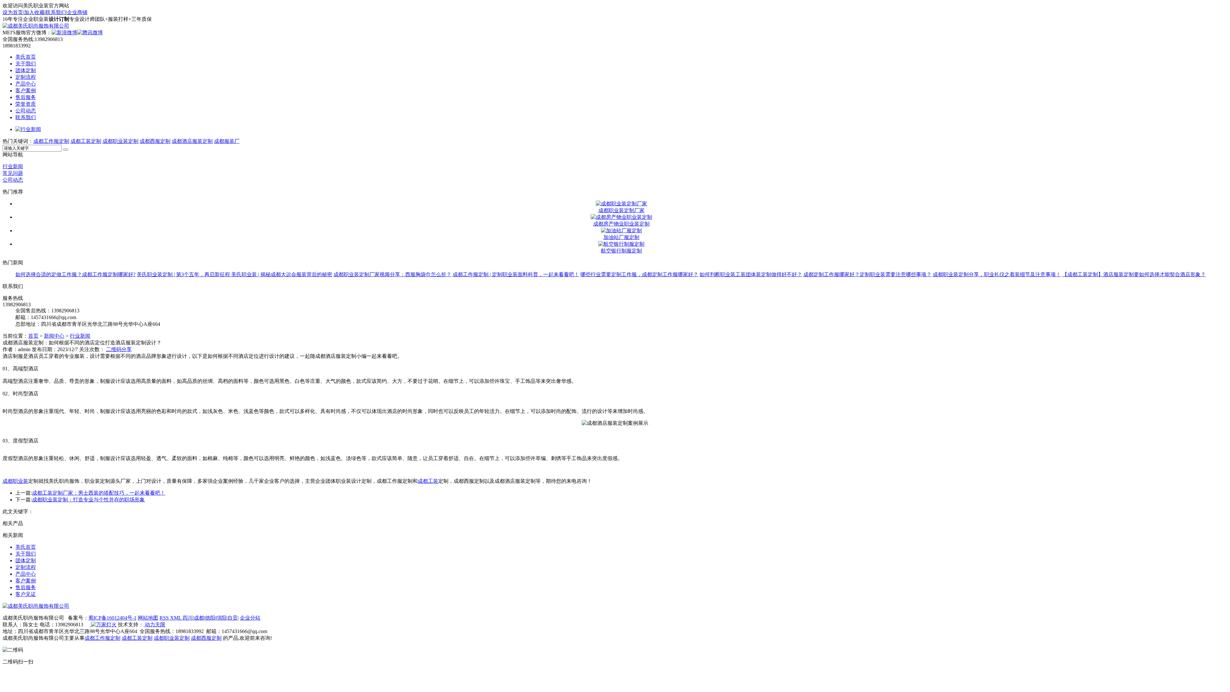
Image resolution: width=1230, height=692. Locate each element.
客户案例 (25, 90)
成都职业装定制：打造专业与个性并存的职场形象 (88, 499)
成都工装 (428, 481)
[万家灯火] (103, 624)
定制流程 (25, 77)
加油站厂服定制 (621, 237)
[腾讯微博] (90, 32)
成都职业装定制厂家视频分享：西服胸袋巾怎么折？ (392, 274)
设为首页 (13, 12)
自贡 (232, 618)
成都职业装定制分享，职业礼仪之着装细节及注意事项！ (997, 274)
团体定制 (25, 70)
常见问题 (13, 173)
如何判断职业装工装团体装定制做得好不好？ (751, 274)
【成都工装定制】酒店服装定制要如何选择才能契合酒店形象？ (1134, 274)
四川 (188, 618)
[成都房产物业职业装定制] (621, 217)
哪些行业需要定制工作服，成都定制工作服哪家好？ (639, 274)
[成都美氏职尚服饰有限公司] (36, 26)
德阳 (210, 618)
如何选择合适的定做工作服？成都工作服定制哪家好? (75, 274)
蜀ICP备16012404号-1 (112, 618)
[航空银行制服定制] (621, 244)
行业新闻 (13, 166)
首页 (33, 336)
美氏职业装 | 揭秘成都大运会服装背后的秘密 (281, 274)
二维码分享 (119, 349)
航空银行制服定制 (621, 250)
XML (176, 618)
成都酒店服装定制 (192, 141)
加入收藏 (34, 12)
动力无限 (154, 624)
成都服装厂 (227, 141)
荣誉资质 (25, 104)
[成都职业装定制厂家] (621, 203)
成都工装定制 (85, 141)
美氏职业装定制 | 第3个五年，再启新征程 (184, 274)
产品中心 (25, 83)
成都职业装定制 (120, 141)
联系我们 (55, 12)
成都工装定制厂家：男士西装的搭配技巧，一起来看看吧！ (98, 493)
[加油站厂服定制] (621, 230)
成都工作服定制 (51, 141)
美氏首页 (25, 57)
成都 (199, 618)
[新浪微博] (64, 32)
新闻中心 (54, 336)
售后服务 (25, 97)
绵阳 (221, 618)
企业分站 (250, 618)
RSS (165, 618)
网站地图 (148, 618)
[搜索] (65, 150)
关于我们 (25, 63)
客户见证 (25, 594)
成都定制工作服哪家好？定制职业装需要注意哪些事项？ (867, 274)
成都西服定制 (155, 141)
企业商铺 (77, 12)
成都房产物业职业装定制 (621, 224)
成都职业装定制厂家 (621, 210)
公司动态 (25, 110)
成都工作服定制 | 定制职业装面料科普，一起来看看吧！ (516, 274)
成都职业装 (15, 481)
